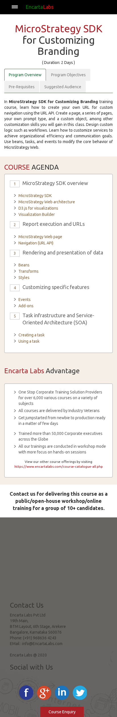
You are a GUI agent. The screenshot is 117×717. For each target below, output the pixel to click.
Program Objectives (68, 75)
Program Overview (25, 75)
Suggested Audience (62, 87)
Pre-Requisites (22, 87)
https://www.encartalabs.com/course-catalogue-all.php (58, 466)
